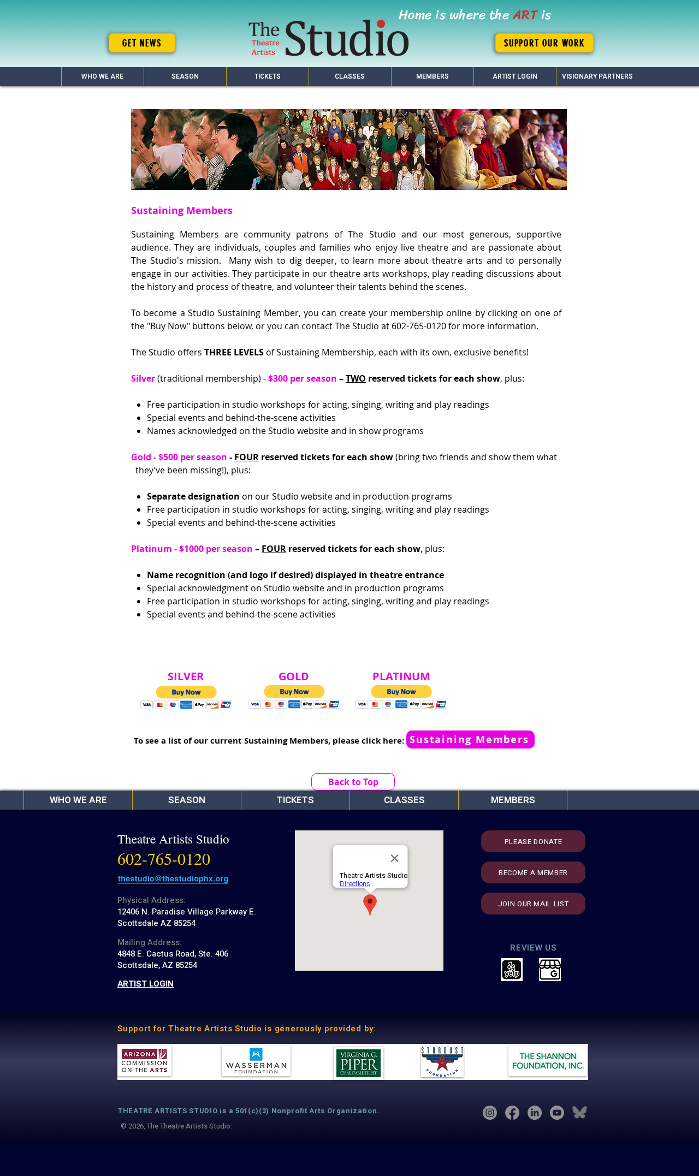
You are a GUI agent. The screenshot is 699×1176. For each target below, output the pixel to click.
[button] (185, 76)
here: (393, 740)
